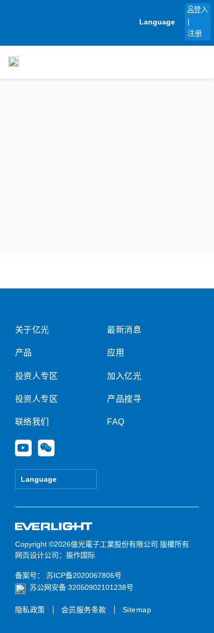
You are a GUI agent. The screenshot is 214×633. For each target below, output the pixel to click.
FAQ (116, 421)
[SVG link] (54, 526)
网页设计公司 (37, 555)
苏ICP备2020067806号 (83, 575)
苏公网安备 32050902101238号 (81, 587)
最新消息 (124, 329)
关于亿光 (32, 329)
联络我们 (32, 421)
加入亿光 (124, 376)
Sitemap (137, 609)
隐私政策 (30, 609)
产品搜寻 (124, 398)
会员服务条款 (83, 609)
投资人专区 (36, 376)
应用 (115, 352)
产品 (23, 352)
